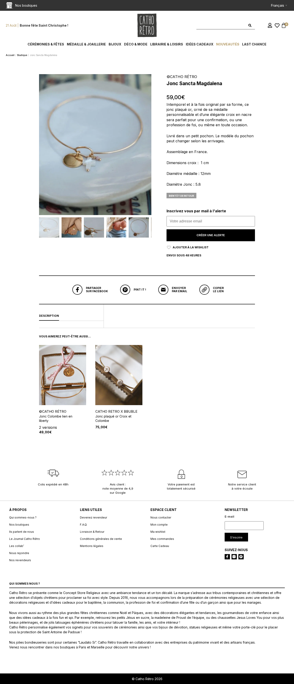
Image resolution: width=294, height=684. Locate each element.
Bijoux (115, 44)
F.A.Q (83, 524)
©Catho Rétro (52, 411)
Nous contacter (160, 517)
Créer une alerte (211, 235)
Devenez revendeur (93, 517)
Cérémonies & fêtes (46, 44)
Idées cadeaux (199, 44)
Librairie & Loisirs (166, 44)
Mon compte (159, 524)
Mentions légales (91, 546)
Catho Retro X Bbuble (116, 411)
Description (49, 315)
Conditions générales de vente (101, 539)
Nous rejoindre (19, 553)
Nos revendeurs (20, 560)
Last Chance (254, 44)
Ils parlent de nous (21, 531)
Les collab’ (16, 546)
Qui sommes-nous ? (23, 517)
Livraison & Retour (92, 531)
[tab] (71, 316)
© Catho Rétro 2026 (147, 679)
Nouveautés (227, 44)
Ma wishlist (157, 531)
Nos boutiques (19, 524)
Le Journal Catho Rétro (24, 539)
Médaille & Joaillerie (86, 44)
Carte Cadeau (159, 546)
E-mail (229, 516)
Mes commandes (162, 539)
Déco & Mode (135, 44)
